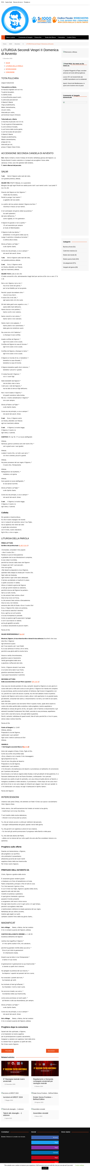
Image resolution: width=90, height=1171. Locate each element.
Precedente (8, 1051)
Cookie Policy (71, 37)
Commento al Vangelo (25, 37)
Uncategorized (67, 263)
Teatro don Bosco (50, 37)
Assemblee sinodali (40, 1113)
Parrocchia (38, 37)
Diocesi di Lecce (18, 2)
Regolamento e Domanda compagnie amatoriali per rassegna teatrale (43, 1081)
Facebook (78, 2)
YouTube (87, 2)
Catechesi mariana (69, 251)
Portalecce (27, 2)
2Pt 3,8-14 (35, 682)
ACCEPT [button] (45, 1168)
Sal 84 (22, 634)
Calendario (61, 37)
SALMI (8, 63)
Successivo (51, 1051)
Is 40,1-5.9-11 (23, 545)
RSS (2, 2)
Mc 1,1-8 (26, 747)
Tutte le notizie (10, 37)
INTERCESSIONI (11, 69)
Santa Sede (8, 2)
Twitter (81, 2)
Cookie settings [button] (79, 1165)
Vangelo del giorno (69, 267)
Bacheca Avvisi (68, 247)
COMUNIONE (10, 72)
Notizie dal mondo (68, 255)
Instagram (84, 2)
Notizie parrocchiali (69, 259)
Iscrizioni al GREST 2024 (13, 1097)
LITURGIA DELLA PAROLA (14, 66)
